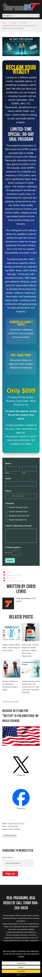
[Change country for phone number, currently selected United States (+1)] (8, 496)
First (7, 473)
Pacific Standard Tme (18, 520)
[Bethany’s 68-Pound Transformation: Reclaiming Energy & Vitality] (11, 669)
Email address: (7, 857)
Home (4, 23)
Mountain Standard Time (19, 516)
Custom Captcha (13, 547)
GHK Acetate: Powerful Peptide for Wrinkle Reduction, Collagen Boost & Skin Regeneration (30, 650)
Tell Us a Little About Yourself (18, 526)
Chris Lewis (10, 578)
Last (23, 473)
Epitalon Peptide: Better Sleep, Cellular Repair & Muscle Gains (11, 647)
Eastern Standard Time (18, 507)
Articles (13, 23)
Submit (10, 560)
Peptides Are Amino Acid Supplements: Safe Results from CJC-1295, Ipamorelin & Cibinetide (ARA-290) (31, 686)
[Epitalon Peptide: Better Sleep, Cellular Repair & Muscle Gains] (11, 632)
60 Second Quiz (10, 835)
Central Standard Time (18, 512)
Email (8, 478)
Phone (8, 491)
